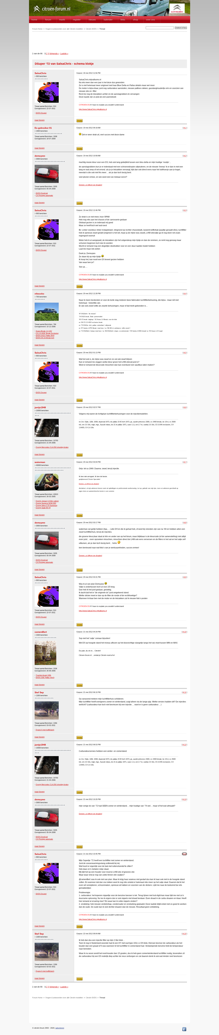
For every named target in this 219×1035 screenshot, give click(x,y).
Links (123, 19)
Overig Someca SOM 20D (46, 503)
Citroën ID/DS (91, 29)
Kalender (108, 19)
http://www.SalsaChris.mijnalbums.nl (93, 109)
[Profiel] (79, 122)
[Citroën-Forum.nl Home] (51, 12)
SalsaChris (40, 73)
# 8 (185, 522)
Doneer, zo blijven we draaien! (90, 185)
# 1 (185, 128)
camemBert (41, 632)
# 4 (185, 293)
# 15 (184, 934)
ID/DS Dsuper (41, 113)
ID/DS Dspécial (42, 193)
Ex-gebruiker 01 (43, 128)
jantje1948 (40, 407)
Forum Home (37, 29)
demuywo (40, 156)
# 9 (185, 577)
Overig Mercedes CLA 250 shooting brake (52, 447)
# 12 (184, 745)
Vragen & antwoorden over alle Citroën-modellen (64, 29)
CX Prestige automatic (44, 195)
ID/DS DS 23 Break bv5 (45, 338)
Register (77, 19)
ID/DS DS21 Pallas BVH (45, 335)
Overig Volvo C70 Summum (46, 505)
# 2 (185, 156)
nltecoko (39, 293)
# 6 (185, 407)
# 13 (184, 799)
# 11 (184, 692)
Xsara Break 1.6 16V (44, 331)
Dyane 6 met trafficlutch (45, 730)
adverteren (60, 1028)
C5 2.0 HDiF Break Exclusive (47, 333)
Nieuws (92, 19)
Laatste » (64, 53)
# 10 (184, 632)
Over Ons (150, 19)
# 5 (185, 353)
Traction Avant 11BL (43, 675)
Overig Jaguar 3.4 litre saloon (47, 501)
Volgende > (54, 53)
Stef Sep (39, 692)
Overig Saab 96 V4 (43, 508)
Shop (135, 19)
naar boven (40, 120)
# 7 (185, 462)
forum (48, 19)
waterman (40, 462)
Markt (62, 19)
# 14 (184, 854)
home (34, 19)
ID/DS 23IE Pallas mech (45, 677)
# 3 (185, 210)
